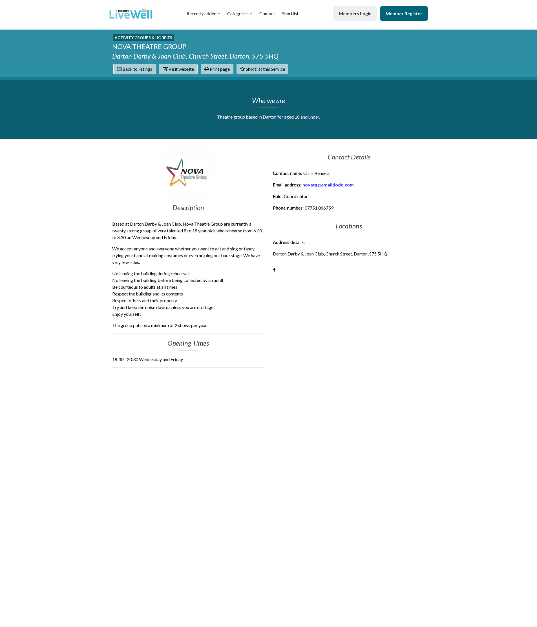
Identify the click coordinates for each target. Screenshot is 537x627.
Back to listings (136, 69)
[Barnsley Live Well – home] (130, 13)
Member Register (404, 13)
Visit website (181, 69)
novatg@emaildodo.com (328, 184)
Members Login (355, 13)
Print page (219, 69)
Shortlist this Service (265, 69)
